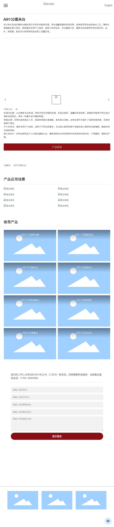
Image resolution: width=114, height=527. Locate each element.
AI (16, 109)
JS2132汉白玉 (84, 332)
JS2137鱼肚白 (30, 267)
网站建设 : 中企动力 (71, 520)
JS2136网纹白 (84, 267)
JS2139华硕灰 (84, 300)
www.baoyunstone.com (23, 466)
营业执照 (50, 520)
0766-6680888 (29, 378)
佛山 (83, 520)
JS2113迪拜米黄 (30, 234)
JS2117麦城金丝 (84, 234)
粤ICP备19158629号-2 (16, 523)
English (109, 5)
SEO (58, 520)
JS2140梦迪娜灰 (30, 300)
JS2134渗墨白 (30, 332)
